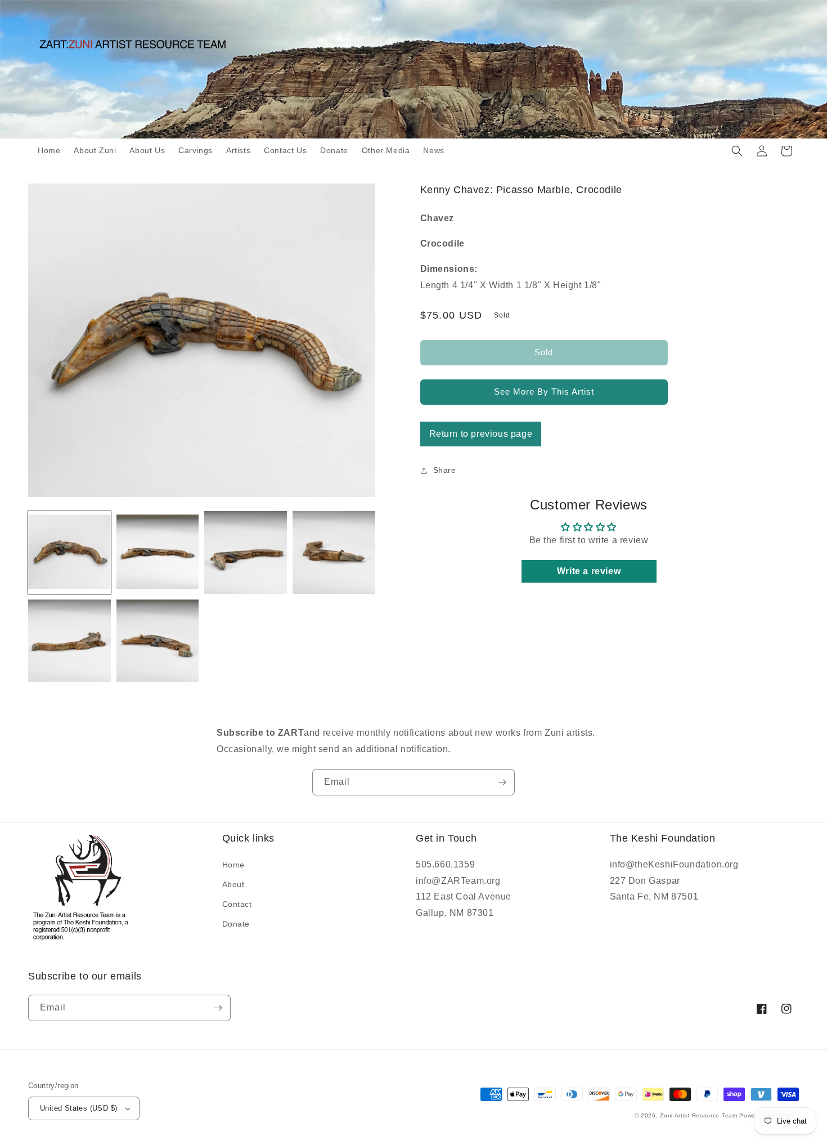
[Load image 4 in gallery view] (334, 552)
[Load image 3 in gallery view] (245, 552)
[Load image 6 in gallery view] (157, 641)
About (233, 884)
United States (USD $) (78, 1108)
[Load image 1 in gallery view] (69, 552)
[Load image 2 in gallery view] (157, 552)
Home (233, 864)
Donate (236, 923)
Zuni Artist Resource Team (699, 1115)
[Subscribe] (501, 782)
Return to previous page (481, 434)
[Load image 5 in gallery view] (69, 641)
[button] (737, 150)
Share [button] (444, 470)
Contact (237, 904)
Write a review (589, 571)
